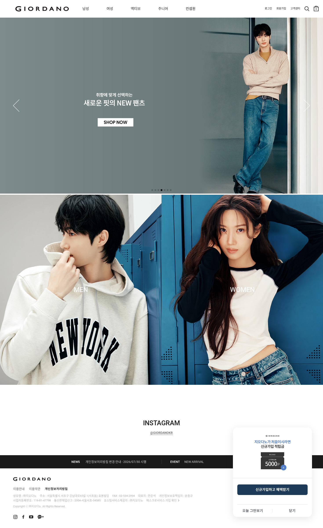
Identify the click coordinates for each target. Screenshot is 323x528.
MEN (81, 289)
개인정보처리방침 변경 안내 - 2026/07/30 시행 (115, 462)
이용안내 (19, 489)
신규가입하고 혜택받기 (272, 489)
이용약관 (34, 489)
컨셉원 (191, 9)
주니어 (163, 9)
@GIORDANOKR (161, 432)
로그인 (268, 8)
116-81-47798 (42, 500)
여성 (110, 9)
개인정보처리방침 (56, 489)
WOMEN (242, 289)
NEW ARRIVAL (194, 462)
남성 (85, 9)
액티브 (136, 9)
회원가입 (281, 8)
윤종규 (189, 495)
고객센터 (295, 8)
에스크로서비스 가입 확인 (161, 500)
